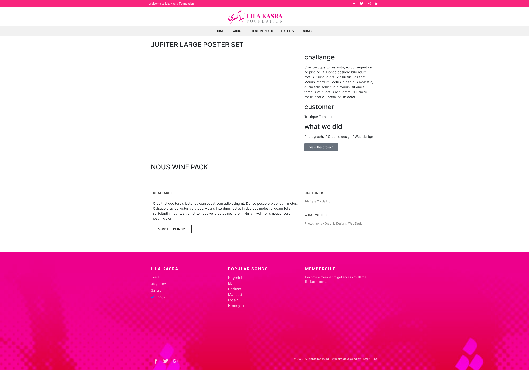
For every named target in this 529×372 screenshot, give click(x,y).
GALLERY (288, 31)
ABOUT (238, 31)
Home (220, 31)
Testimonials (262, 31)
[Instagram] (369, 3)
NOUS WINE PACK (179, 167)
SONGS (308, 31)
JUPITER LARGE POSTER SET (197, 44)
